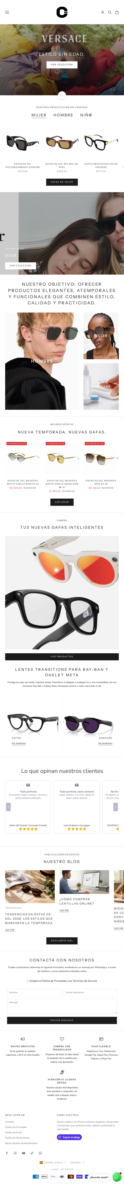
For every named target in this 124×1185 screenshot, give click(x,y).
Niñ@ (86, 102)
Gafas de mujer (62, 169)
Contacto (9, 1108)
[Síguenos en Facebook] (6, 1140)
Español (76, 1149)
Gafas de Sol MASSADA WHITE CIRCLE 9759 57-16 (23, 469)
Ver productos (62, 643)
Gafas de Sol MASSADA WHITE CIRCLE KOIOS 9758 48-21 (62, 470)
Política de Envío (13, 1119)
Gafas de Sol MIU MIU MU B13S (62, 152)
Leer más (9, 916)
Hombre (63, 102)
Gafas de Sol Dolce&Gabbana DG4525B (23, 152)
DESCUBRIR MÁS (62, 927)
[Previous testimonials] (8, 794)
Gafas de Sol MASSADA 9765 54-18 (101, 469)
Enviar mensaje (62, 1007)
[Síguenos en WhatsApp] (40, 1140)
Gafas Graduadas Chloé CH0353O (101, 152)
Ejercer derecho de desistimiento (21, 1130)
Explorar (62, 56)
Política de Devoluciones (17, 1124)
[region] (62, 53)
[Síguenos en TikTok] (32, 1140)
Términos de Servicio (85, 968)
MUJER (39, 102)
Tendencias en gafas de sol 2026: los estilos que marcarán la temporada (29, 906)
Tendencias (13, 895)
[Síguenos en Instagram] (15, 1140)
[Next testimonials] (115, 794)
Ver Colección (20, 252)
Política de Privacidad (53, 968)
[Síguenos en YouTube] (23, 1140)
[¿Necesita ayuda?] (117, 1177)
